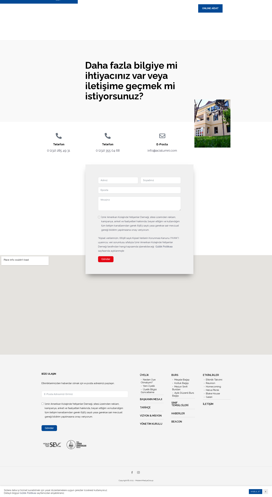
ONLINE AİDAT (210, 8)
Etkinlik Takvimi (214, 379)
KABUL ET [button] (255, 491)
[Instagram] (138, 473)
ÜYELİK (144, 375)
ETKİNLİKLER (211, 375)
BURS (174, 375)
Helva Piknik (212, 390)
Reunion (210, 383)
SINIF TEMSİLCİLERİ (179, 404)
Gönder (105, 259)
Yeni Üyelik (149, 386)
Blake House (213, 393)
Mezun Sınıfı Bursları (179, 388)
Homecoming (213, 386)
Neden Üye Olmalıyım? (148, 381)
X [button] (265, 491)
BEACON (176, 421)
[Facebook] (132, 473)
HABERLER (178, 413)
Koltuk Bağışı (181, 383)
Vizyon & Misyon (151, 415)
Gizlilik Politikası (164, 246)
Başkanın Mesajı (151, 399)
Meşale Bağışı (181, 379)
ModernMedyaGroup (144, 480)
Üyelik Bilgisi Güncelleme (149, 391)
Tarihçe (145, 407)
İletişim (208, 404)
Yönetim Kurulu (151, 423)
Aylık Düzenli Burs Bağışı (183, 394)
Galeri (209, 397)
